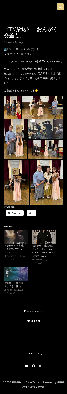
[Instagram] (40, 365)
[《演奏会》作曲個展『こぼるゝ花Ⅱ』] (16, 274)
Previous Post (33, 311)
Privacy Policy (33, 353)
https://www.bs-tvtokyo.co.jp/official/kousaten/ (33, 61)
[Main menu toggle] (60, 6)
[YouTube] (26, 365)
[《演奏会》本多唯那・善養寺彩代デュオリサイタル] (16, 237)
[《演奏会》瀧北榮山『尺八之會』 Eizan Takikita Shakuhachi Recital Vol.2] (44, 237)
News (9, 42)
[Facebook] (33, 365)
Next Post (33, 320)
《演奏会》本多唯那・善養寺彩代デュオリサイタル (16, 249)
